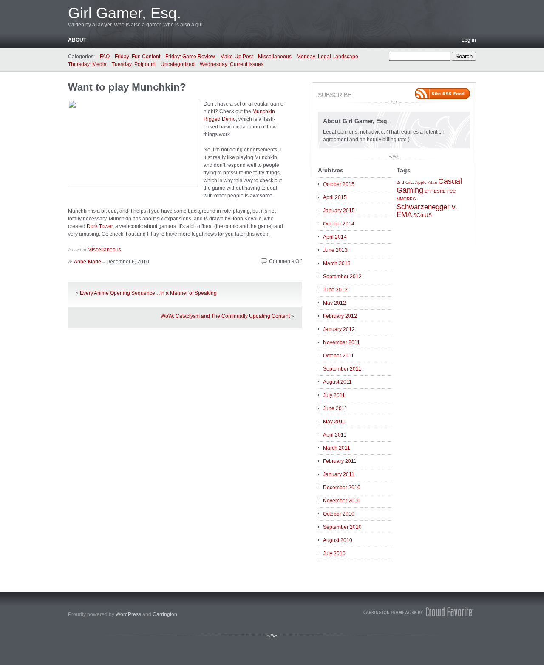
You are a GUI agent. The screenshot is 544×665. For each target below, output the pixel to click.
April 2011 (334, 435)
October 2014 (338, 224)
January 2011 (338, 474)
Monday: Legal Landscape (327, 57)
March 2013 (337, 263)
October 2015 (338, 184)
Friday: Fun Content (137, 57)
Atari (432, 182)
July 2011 (334, 395)
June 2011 (335, 408)
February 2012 (340, 316)
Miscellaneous (275, 57)
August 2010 (337, 540)
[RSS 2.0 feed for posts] (442, 93)
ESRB (440, 191)
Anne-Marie (87, 262)
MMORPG (406, 199)
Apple (421, 182)
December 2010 (341, 488)
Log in (469, 40)
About (77, 40)
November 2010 (341, 501)
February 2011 (340, 461)
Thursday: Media (87, 64)
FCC (451, 191)
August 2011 (337, 382)
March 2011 (336, 448)
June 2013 (335, 250)
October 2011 (338, 356)
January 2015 (339, 211)
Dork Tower (100, 226)
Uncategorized (178, 64)
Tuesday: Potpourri (134, 64)
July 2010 (334, 554)
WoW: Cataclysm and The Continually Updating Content (225, 316)
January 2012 (339, 329)
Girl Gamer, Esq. (124, 13)
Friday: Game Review (190, 57)
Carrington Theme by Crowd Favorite (418, 611)
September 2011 (342, 369)
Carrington (165, 614)
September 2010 (342, 527)
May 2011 (334, 422)
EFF (429, 191)
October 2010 (338, 514)
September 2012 (342, 277)
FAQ (105, 57)
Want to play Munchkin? (127, 87)
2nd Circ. (405, 182)
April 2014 (335, 237)
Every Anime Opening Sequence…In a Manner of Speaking (148, 293)
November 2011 (341, 342)
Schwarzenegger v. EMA (427, 211)
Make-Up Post (236, 57)
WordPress (128, 614)
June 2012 (335, 290)
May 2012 (334, 303)
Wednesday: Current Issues (232, 64)
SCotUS (422, 215)
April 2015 (335, 197)
